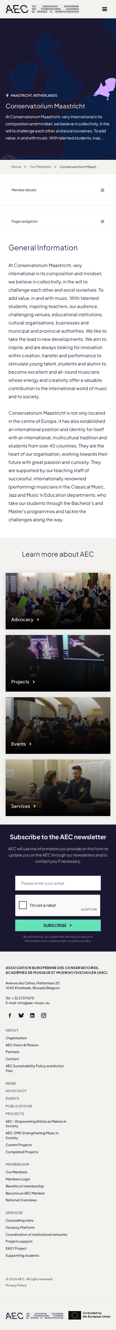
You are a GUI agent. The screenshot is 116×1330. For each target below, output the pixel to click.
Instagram (43, 1015)
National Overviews (21, 1200)
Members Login (18, 1179)
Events (19, 744)
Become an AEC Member (25, 1193)
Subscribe (55, 925)
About (12, 1030)
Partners (12, 1052)
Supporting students (22, 1255)
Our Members (40, 167)
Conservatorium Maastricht (81, 167)
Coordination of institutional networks (36, 1234)
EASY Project (16, 1248)
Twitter (21, 1015)
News (11, 1083)
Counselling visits (20, 1220)
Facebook (10, 1015)
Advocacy (22, 619)
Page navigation (25, 221)
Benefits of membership (25, 1186)
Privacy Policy (16, 1285)
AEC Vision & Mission (22, 1045)
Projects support (19, 1241)
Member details (24, 190)
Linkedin (32, 1015)
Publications (19, 1106)
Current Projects (19, 1145)
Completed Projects (22, 1152)
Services (21, 806)
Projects (20, 682)
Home (16, 167)
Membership (18, 1164)
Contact (12, 1059)
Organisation (16, 1038)
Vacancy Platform (20, 1227)
